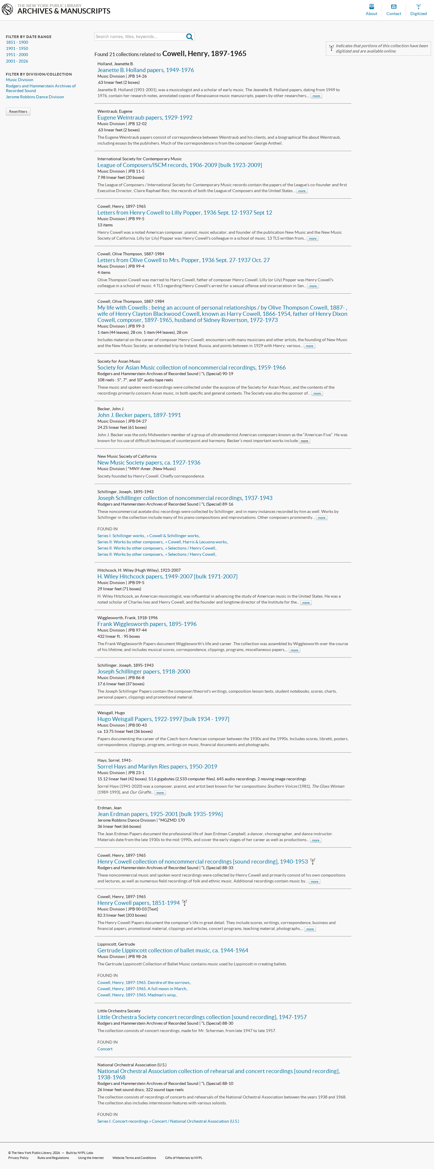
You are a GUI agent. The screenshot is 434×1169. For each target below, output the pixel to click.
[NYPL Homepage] (7, 10)
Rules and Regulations (53, 1158)
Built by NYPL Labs (79, 1153)
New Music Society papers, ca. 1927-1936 (148, 462)
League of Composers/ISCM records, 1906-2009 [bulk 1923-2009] (179, 165)
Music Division (19, 79)
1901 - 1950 (17, 48)
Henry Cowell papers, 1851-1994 (138, 903)
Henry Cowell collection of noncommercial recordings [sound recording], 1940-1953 (202, 861)
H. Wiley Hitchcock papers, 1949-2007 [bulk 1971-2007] (167, 576)
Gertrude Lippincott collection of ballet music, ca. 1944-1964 (172, 950)
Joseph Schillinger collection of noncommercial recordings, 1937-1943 (185, 498)
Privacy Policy (18, 1158)
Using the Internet (91, 1158)
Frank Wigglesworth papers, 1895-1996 (147, 624)
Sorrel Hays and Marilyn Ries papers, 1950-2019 (157, 766)
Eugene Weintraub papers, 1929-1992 (144, 117)
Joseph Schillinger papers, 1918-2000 (143, 671)
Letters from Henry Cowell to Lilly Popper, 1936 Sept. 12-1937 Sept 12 (184, 212)
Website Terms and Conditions (134, 1158)
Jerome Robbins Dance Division (35, 96)
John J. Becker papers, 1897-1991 (139, 415)
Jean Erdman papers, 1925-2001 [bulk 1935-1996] (160, 814)
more (316, 96)
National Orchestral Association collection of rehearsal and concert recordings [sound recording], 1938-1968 (218, 1074)
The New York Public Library (32, 1153)
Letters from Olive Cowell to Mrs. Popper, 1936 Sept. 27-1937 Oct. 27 (183, 260)
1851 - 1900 (17, 42)
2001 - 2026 (17, 61)
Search (190, 36)
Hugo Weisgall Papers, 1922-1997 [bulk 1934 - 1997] (163, 719)
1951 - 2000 (17, 54)
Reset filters (18, 111)
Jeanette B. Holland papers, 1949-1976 (145, 70)
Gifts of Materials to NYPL (184, 1158)
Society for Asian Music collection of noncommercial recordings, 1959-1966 (191, 367)
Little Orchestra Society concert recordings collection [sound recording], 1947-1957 (202, 1017)
